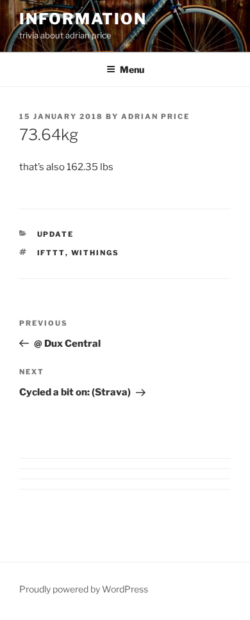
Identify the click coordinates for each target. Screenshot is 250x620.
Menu (132, 69)
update (55, 234)
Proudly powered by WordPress (83, 589)
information (83, 19)
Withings (95, 252)
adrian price (155, 116)
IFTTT (51, 252)
